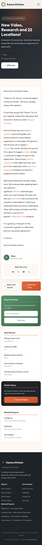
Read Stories (5, 496)
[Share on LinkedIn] (23, 272)
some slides (16, 198)
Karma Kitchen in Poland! (13, 363)
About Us (25, 500)
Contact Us (26, 496)
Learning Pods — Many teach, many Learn (16, 512)
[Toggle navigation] (38, 4)
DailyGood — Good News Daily (12, 508)
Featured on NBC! (10, 347)
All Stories (11, 65)
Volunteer (25, 493)
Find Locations (6, 493)
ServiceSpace (9, 435)
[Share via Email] (29, 272)
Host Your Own (27, 489)
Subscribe (21, 320)
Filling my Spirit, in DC (12, 338)
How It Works (6, 489)
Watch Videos (6, 500)
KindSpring (8, 418)
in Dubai (26, 152)
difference (17, 191)
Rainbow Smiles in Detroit (13, 355)
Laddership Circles (18, 216)
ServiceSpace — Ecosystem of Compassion (16, 520)
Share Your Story (32, 286)
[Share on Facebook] (13, 272)
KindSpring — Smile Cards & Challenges (14, 516)
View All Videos (22, 400)
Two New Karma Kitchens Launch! (16, 372)
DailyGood (8, 426)
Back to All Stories (11, 286)
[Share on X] (18, 272)
